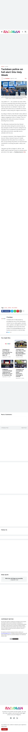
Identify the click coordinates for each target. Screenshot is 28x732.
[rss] (17, 718)
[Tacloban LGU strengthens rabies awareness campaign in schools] (21, 364)
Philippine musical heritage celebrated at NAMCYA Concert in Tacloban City (7, 372)
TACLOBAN (14, 307)
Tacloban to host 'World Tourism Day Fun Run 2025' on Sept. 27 (7, 352)
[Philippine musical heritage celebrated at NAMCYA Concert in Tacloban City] (7, 364)
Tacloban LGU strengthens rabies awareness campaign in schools (20, 373)
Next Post (23, 427)
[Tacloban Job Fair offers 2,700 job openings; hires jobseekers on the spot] (21, 344)
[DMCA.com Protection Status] (14, 639)
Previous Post (5, 427)
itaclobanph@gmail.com (6, 633)
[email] (10, 332)
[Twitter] (12, 311)
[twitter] (8, 332)
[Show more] (23, 311)
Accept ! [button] (4, 729)
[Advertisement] (14, 15)
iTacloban (10, 317)
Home (2, 66)
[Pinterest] (18, 311)
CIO (24, 152)
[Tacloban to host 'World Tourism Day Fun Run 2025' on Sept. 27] (7, 344)
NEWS (9, 307)
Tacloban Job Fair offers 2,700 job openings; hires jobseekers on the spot (21, 352)
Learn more (4, 726)
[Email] (20, 311)
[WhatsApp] (15, 311)
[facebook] (7, 332)
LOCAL (6, 66)
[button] (1, 32)
